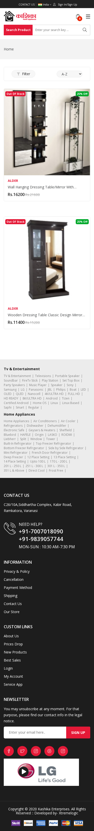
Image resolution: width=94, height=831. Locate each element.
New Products (15, 652)
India (46, 4)
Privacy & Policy (17, 571)
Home (9, 49)
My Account (13, 676)
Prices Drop (13, 644)
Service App (13, 684)
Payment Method (18, 587)
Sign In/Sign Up (66, 4)
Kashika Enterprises (53, 809)
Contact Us (27, 4)
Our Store (12, 611)
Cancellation (14, 579)
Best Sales (12, 660)
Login (8, 668)
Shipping (10, 595)
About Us (11, 636)
